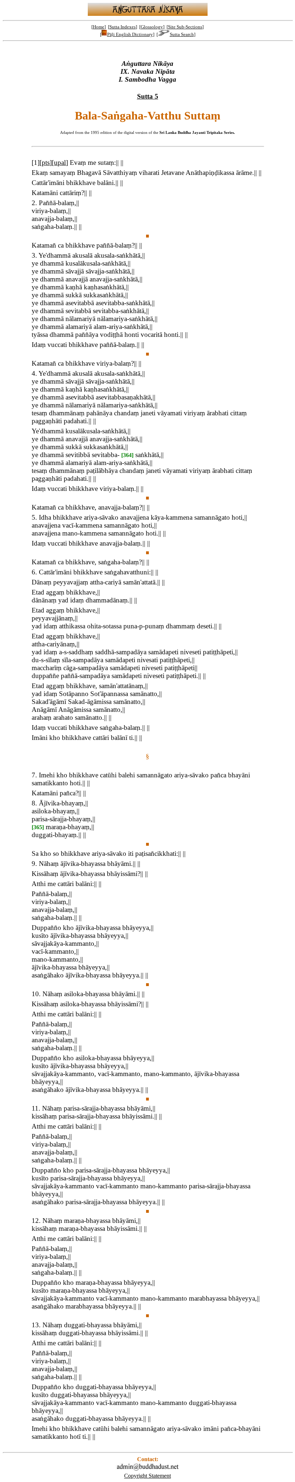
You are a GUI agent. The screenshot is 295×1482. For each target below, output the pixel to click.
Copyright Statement (147, 1476)
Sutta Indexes (122, 27)
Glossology (152, 27)
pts (46, 162)
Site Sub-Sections (185, 27)
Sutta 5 (147, 96)
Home (98, 27)
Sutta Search (182, 34)
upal (60, 162)
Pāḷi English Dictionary (130, 34)
